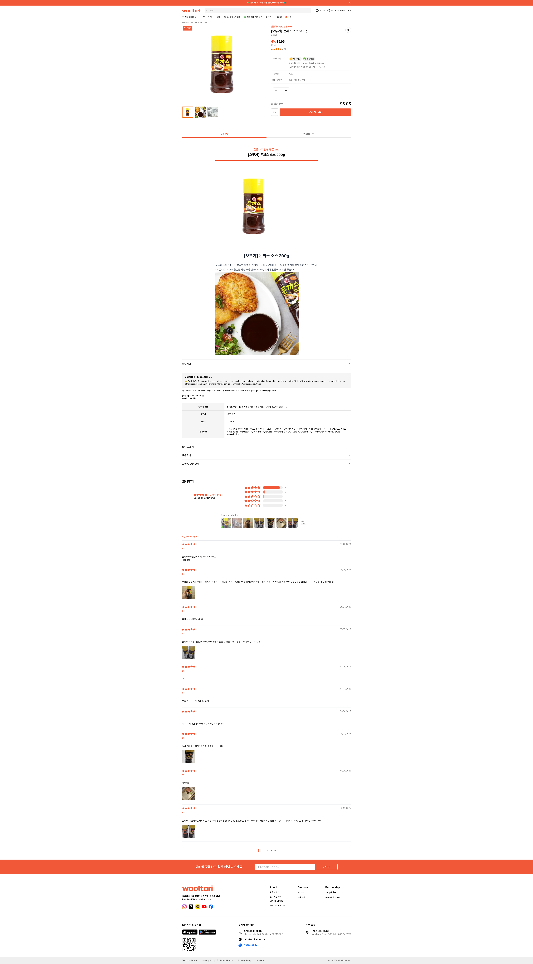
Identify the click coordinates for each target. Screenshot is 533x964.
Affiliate (260, 960)
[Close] (348, 3)
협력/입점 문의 (331, 892)
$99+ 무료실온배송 (232, 17)
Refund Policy (226, 960)
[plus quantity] (286, 90)
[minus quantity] (276, 90)
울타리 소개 (274, 892)
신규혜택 (278, 17)
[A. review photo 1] (188, 652)
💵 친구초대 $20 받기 (253, 17)
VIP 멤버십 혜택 (276, 901)
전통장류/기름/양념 (189, 22)
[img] (188, 544)
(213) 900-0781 (320, 931)
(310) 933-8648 (253, 931)
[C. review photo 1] (188, 756)
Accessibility (250, 945)
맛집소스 (203, 22)
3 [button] (267, 850)
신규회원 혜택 (275, 896)
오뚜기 (274, 35)
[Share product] (348, 30)
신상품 (218, 17)
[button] (276, 49)
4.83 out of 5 (214, 495)
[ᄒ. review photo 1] (188, 793)
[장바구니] (349, 10)
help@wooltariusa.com (255, 939)
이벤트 (268, 17)
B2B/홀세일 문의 (333, 897)
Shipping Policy (244, 960)
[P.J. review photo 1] (188, 592)
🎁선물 (288, 17)
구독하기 (326, 867)
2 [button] (263, 850)
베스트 (202, 17)
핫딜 (210, 17)
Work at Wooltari (278, 905)
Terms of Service (189, 960)
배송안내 (301, 897)
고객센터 (301, 892)
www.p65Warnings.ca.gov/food (247, 384)
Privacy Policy (209, 960)
